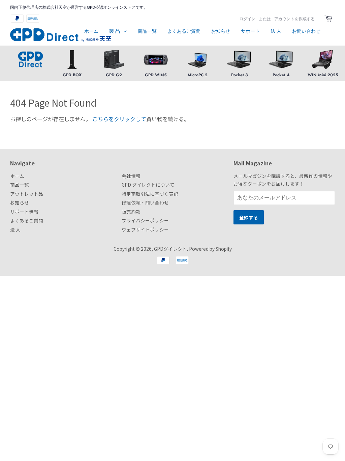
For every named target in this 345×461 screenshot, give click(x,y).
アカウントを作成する (294, 19)
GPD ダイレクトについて (148, 184)
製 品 (115, 31)
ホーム (91, 31)
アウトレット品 (26, 193)
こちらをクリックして (119, 119)
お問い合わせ (306, 31)
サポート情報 (24, 211)
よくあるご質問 (183, 31)
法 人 (276, 31)
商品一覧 (147, 31)
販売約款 (131, 211)
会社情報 (131, 175)
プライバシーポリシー (145, 220)
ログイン (247, 19)
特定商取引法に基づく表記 (150, 193)
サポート (250, 31)
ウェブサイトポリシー (145, 229)
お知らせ (220, 31)
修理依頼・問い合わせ (145, 202)
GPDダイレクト (170, 248)
